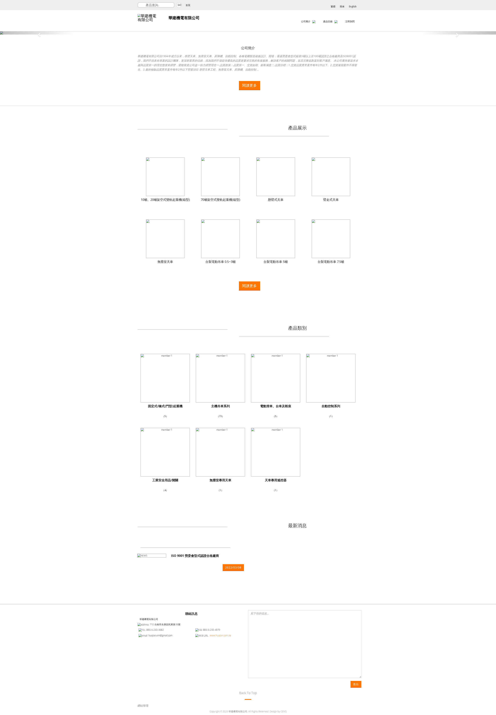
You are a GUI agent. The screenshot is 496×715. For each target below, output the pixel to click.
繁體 (333, 6)
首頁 (188, 5)
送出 (356, 684)
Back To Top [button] (248, 693)
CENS (284, 711)
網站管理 (143, 705)
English (352, 6)
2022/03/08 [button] (233, 567)
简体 (342, 6)
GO (179, 5)
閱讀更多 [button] (249, 85)
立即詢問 (350, 21)
